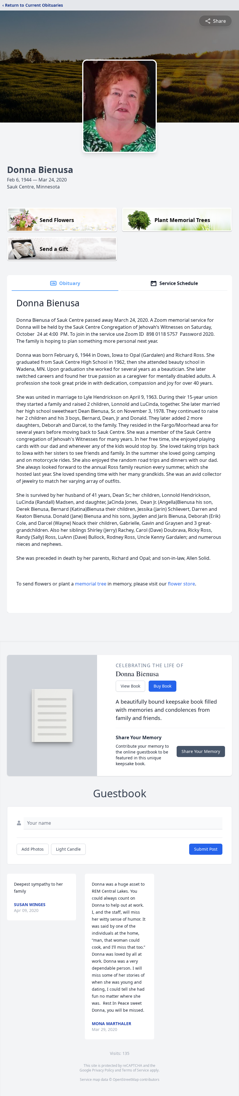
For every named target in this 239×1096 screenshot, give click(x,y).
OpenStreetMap (126, 1079)
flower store (181, 584)
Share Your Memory (201, 751)
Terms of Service (135, 1070)
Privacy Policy (103, 1070)
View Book (130, 686)
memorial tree (90, 584)
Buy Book (162, 686)
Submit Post (205, 849)
